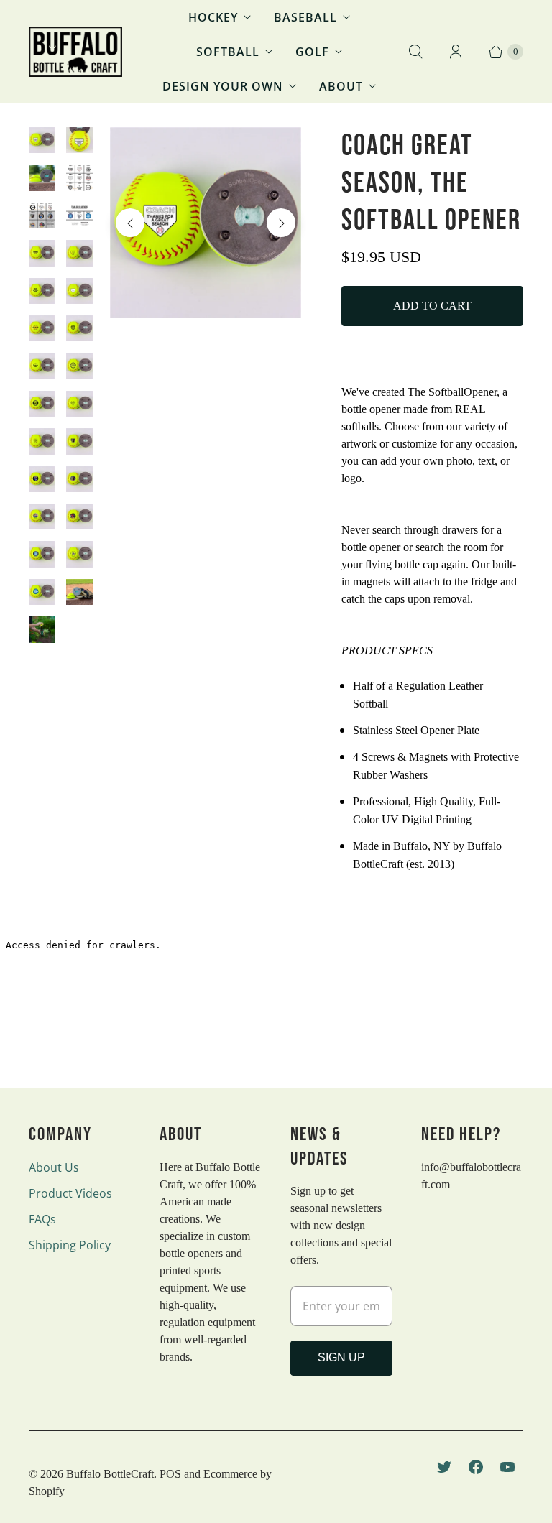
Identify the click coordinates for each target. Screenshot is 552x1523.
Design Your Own (222, 86)
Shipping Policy (70, 1245)
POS (170, 1474)
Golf (312, 52)
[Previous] (130, 222)
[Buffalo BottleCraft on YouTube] (507, 1467)
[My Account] (456, 51)
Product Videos (70, 1193)
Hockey (213, 17)
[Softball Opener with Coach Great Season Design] (205, 222)
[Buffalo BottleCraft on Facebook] (476, 1467)
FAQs (42, 1219)
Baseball (305, 17)
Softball (227, 52)
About (341, 86)
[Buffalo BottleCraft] (75, 52)
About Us (54, 1167)
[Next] (281, 222)
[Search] (415, 51)
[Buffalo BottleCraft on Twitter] (444, 1467)
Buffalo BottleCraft (110, 1474)
